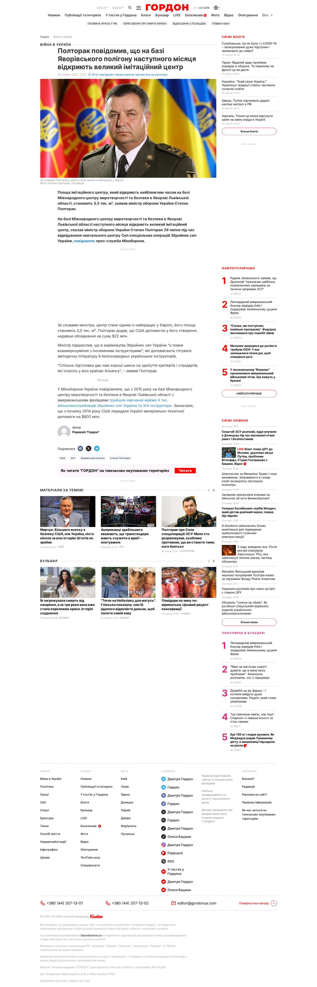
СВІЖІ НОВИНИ (235, 420)
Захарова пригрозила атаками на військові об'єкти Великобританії (246, 496)
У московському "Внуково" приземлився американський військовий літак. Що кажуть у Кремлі (252, 375)
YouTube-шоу (90, 857)
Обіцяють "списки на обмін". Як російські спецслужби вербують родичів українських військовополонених (245, 608)
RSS (170, 861)
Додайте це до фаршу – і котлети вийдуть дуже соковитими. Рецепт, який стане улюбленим (253, 696)
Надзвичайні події (53, 841)
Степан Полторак (120, 458)
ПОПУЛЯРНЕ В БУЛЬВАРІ (243, 633)
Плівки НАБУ (220, 23)
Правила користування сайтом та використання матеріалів (217, 779)
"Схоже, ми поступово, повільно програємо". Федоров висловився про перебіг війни (253, 329)
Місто (124, 771)
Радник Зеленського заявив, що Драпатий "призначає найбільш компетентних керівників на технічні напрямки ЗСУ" (253, 283)
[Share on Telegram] (97, 449)
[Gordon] (167, 8)
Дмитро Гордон (180, 779)
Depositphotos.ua (91, 935)
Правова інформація (257, 802)
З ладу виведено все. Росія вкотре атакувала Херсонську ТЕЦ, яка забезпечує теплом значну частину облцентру (249, 554)
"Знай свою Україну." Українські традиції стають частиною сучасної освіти (248, 85)
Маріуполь (128, 826)
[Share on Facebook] (80, 449)
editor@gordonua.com (196, 903)
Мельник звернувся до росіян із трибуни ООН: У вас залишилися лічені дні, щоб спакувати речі (253, 351)
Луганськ (127, 834)
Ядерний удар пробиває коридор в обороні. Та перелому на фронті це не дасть (248, 66)
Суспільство (187, 551)
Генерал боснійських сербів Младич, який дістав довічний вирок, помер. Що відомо (249, 511)
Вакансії (248, 779)
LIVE (177, 15)
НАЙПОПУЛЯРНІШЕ (238, 268)
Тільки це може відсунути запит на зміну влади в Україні (247, 117)
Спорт (44, 810)
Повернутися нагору (254, 903)
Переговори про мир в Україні (145, 23)
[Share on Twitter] (88, 449)
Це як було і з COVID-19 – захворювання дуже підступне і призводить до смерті (249, 47)
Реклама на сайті (254, 794)
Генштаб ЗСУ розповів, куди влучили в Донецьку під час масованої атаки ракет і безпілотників (249, 435)
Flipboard (175, 853)
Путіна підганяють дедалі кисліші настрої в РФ (245, 102)
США (62, 458)
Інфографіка (49, 849)
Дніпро (126, 818)
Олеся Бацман (179, 837)
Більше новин (249, 622)
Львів (125, 786)
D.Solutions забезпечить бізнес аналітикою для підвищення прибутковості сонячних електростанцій (244, 531)
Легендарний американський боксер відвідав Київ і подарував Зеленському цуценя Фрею (253, 307)
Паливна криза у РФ (102, 23)
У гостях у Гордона (121, 15)
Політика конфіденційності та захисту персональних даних (216, 796)
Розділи (86, 771)
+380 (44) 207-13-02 (130, 903)
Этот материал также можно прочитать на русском (129, 74)
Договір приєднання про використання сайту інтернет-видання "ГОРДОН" (217, 815)
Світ (121, 547)
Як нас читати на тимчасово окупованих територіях (259, 814)
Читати (185, 470)
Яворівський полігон (93, 458)
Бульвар (162, 15)
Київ (124, 779)
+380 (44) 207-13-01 (65, 903)
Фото (215, 15)
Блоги (146, 15)
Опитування (248, 15)
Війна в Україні (63, 36)
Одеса (125, 794)
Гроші (44, 794)
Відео (229, 15)
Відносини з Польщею (189, 23)
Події (61, 547)
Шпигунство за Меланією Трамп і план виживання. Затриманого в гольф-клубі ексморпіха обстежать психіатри (249, 479)
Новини (54, 15)
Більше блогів (249, 131)
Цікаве (45, 857)
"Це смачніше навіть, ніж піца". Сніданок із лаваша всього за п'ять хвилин (252, 717)
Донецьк (127, 802)
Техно (44, 826)
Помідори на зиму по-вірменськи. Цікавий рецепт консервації (185, 605)
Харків (125, 810)
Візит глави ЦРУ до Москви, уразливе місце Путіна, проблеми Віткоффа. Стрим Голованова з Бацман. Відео (247, 456)
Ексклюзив (194, 15)
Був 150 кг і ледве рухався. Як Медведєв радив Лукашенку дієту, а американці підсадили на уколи (252, 740)
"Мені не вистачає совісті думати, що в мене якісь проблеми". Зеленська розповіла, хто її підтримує (250, 672)
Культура (47, 818)
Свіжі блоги (233, 37)
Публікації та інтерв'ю (83, 15)
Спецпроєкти (90, 865)
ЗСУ (73, 458)
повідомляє (84, 241)
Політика (47, 786)
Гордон (44, 36)
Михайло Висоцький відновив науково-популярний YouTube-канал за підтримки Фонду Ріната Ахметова (249, 575)
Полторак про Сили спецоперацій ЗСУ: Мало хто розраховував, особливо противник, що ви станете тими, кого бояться (188, 538)
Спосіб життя (50, 834)
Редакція (248, 786)
